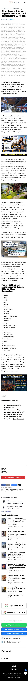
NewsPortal (5, 659)
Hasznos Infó (5, 674)
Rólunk (4, 673)
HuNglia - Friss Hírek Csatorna (15, 629)
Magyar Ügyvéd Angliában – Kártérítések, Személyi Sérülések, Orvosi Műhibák (12, 490)
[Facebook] (12, 669)
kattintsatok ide (6, 359)
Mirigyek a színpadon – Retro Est (13, 508)
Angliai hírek (6, 9)
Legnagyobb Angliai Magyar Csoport (15, 633)
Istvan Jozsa (10, 475)
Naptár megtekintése (6, 511)
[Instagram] (15, 669)
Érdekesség (17, 9)
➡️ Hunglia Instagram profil (10, 642)
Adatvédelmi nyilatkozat (12, 673)
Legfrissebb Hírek (16, 605)
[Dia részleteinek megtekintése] (14, 143)
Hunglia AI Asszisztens (16, 612)
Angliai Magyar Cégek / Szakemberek (17, 674)
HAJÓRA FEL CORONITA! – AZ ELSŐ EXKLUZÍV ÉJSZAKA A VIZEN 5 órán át (14, 502)
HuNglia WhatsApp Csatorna (15, 625)
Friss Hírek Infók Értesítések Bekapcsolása (13, 477)
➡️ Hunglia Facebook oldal (10, 638)
